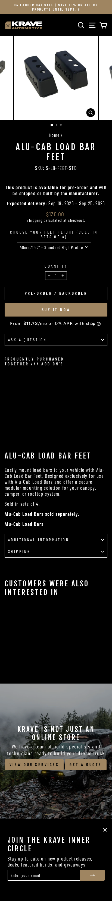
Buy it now (56, 309)
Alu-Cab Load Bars (24, 524)
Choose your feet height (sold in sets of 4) (54, 234)
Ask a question (27, 339)
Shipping (34, 220)
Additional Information (38, 539)
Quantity (56, 266)
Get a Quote (86, 764)
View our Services (34, 764)
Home (54, 135)
